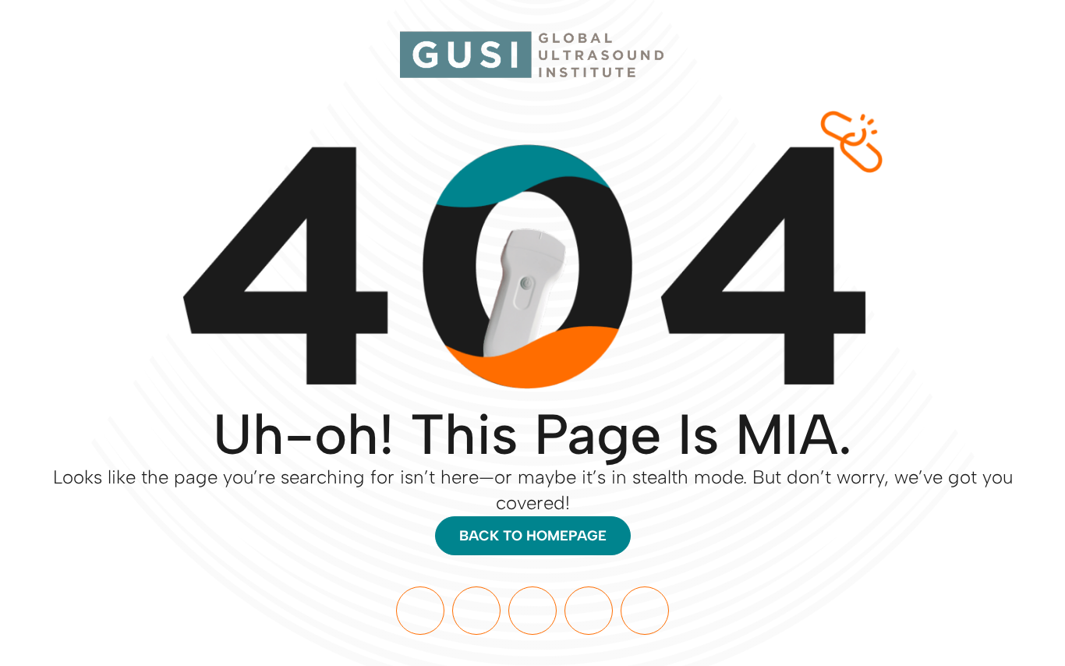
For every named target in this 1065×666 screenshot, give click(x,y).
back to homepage (533, 535)
